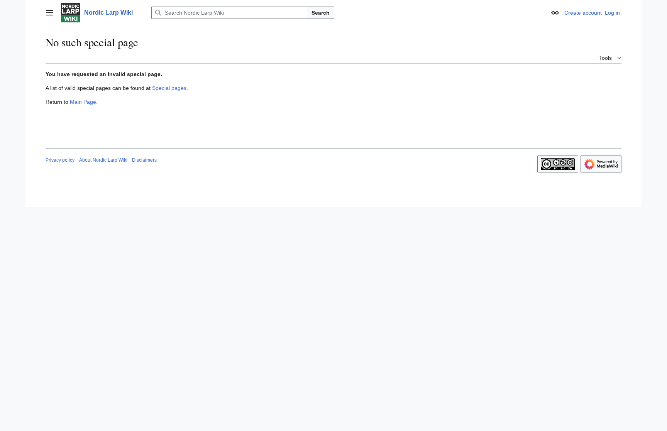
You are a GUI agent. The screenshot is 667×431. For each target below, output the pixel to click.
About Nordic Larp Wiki (103, 160)
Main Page (83, 102)
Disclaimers (144, 160)
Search (320, 13)
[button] (49, 13)
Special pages (169, 88)
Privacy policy (60, 160)
